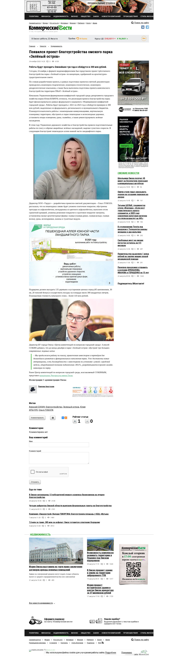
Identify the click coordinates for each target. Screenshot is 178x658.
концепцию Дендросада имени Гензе (56, 375)
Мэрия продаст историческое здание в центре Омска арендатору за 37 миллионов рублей (100, 589)
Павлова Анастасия (46, 386)
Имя (31, 441)
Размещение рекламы (37, 643)
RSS (99, 643)
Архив (95, 23)
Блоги (88, 23)
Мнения (73, 23)
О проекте (53, 643)
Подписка (90, 643)
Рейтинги (81, 23)
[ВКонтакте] (63, 418)
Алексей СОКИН (37, 407)
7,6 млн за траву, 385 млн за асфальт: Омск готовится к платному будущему (64, 522)
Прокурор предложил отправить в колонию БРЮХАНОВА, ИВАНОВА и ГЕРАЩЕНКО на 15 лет (133, 270)
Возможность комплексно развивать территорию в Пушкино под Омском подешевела (100, 556)
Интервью (64, 23)
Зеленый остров (71, 407)
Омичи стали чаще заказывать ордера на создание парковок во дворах (133, 194)
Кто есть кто (54, 23)
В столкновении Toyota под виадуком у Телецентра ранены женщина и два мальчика (132, 229)
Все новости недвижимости (41, 603)
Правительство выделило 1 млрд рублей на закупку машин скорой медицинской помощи (133, 256)
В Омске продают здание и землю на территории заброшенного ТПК (99, 573)
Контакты (64, 643)
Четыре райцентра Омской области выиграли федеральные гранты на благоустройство (70, 505)
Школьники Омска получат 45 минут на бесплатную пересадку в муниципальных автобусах (133, 181)
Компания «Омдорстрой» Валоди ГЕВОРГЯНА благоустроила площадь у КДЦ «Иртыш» (69, 514)
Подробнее (110, 652)
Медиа (45, 23)
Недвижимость (40, 534)
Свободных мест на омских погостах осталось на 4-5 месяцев (130, 243)
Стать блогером (77, 643)
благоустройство (54, 407)
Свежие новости (128, 173)
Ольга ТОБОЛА (46, 410)
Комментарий (35, 451)
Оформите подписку (54, 619)
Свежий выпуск (35, 23)
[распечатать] (52, 419)
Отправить (35, 482)
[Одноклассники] (66, 418)
